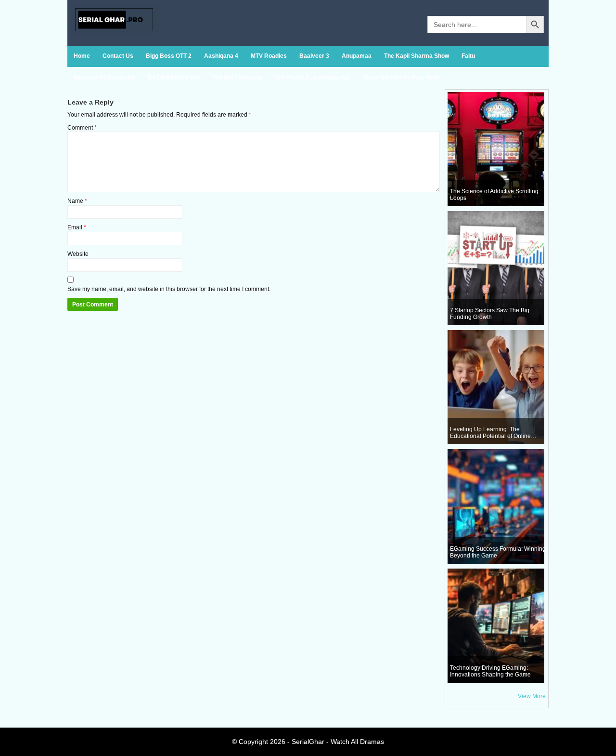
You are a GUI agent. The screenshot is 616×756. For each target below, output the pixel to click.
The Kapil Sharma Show (416, 56)
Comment (82, 127)
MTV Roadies (269, 56)
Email (76, 227)
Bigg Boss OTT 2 (169, 56)
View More (532, 696)
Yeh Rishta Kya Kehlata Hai (312, 77)
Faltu (468, 56)
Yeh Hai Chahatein (237, 77)
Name (77, 201)
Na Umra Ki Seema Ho (104, 77)
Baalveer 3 (314, 56)
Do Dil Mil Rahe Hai (174, 77)
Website (78, 254)
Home (82, 56)
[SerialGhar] (115, 31)
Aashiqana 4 (221, 56)
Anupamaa (357, 56)
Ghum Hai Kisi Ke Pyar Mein (400, 77)
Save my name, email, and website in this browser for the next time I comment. (168, 289)
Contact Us (118, 56)
